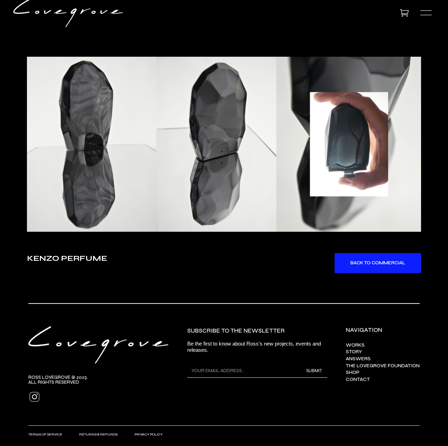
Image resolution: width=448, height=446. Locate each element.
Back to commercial (377, 263)
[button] (406, 13)
